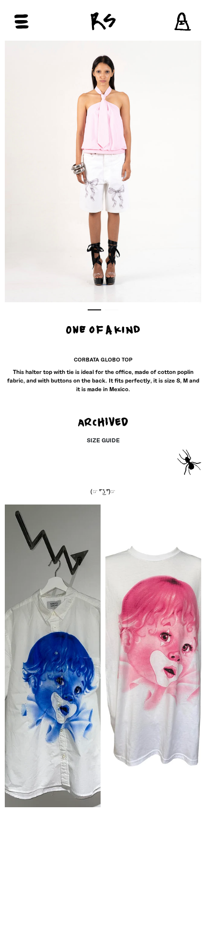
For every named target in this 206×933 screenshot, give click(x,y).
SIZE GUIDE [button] (103, 440)
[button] (39, 21)
